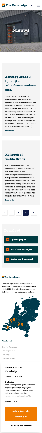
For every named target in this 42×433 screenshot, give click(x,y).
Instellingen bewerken (21, 425)
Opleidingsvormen (8, 358)
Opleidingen (6, 355)
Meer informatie (11, 401)
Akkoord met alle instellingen (21, 414)
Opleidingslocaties (8, 351)
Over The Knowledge (9, 347)
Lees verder (9, 131)
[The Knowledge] (14, 5)
